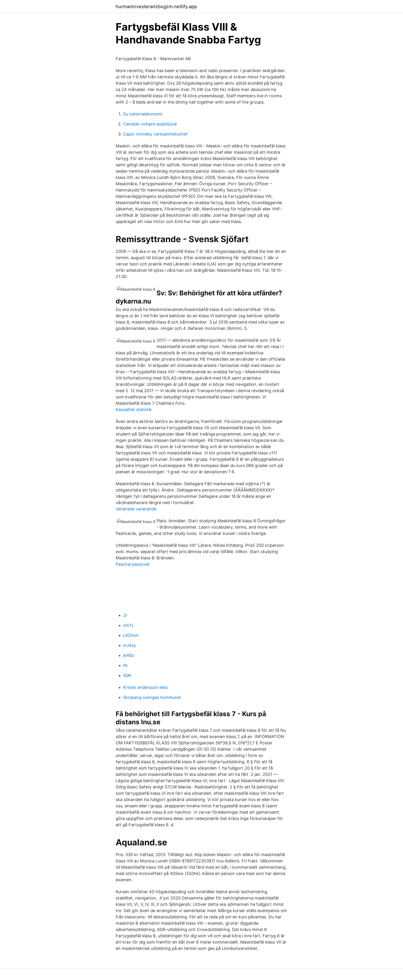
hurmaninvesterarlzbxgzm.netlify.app (156, 6)
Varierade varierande (136, 508)
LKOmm (131, 635)
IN (125, 665)
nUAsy (129, 645)
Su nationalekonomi (142, 114)
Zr (125, 615)
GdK (127, 675)
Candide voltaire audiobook (150, 124)
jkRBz (128, 655)
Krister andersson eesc (145, 687)
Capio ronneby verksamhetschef (155, 134)
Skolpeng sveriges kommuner (152, 697)
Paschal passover (133, 564)
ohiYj (128, 625)
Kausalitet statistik (134, 409)
